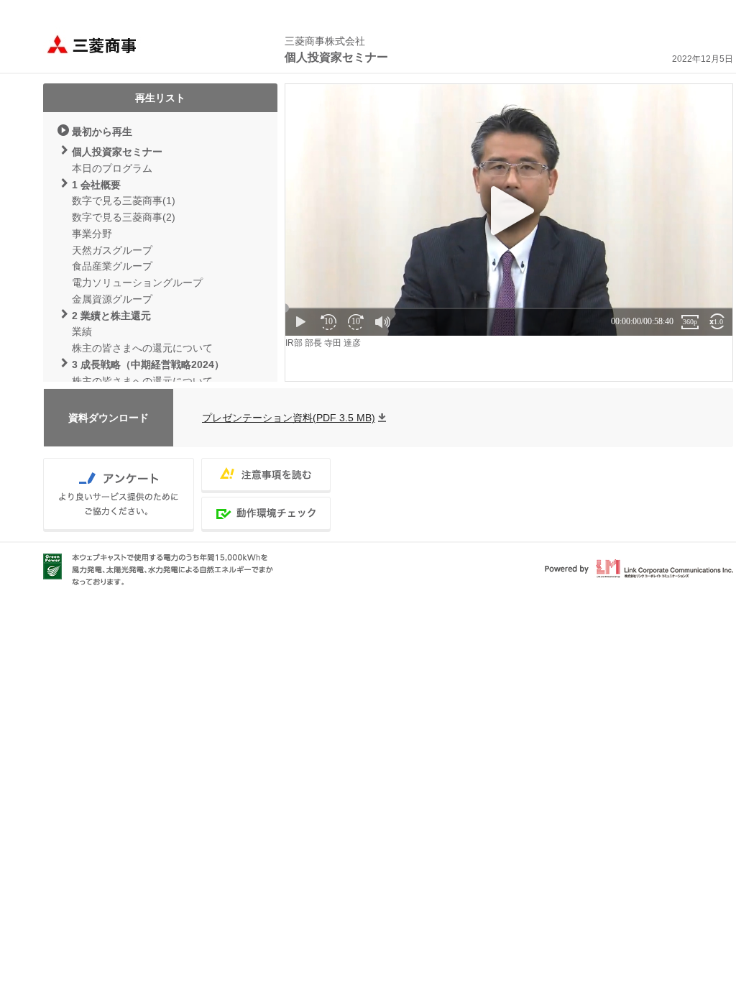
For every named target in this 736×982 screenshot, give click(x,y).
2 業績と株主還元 (111, 315)
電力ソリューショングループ (137, 282)
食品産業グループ (112, 266)
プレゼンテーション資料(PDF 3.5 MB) (288, 417)
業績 (82, 331)
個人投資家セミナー (117, 151)
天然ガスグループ (112, 250)
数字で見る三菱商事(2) (123, 217)
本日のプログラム (112, 168)
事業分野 (92, 233)
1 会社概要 (96, 185)
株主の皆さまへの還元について (142, 348)
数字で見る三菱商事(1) (123, 200)
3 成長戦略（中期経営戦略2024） (148, 364)
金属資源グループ (112, 299)
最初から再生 (102, 131)
